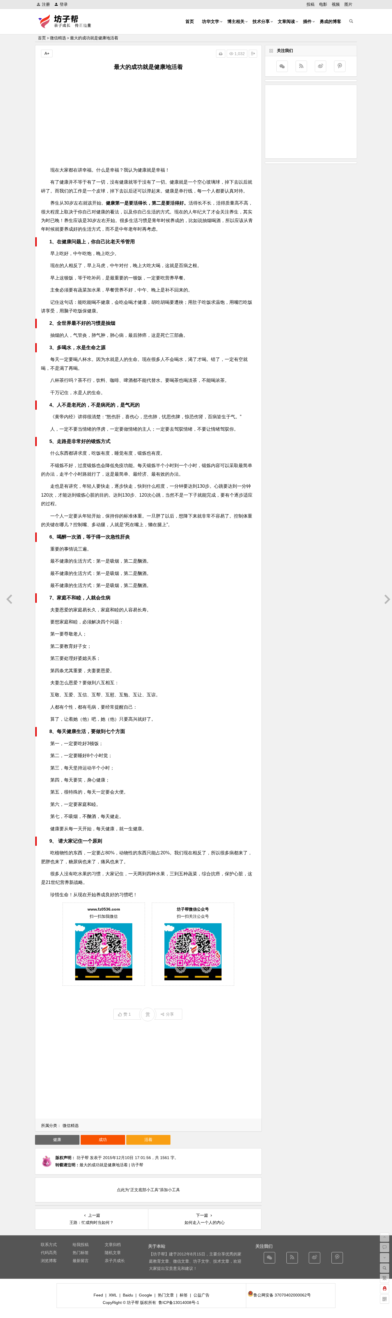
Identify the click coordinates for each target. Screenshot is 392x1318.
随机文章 (113, 1252)
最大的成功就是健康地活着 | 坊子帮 (111, 1165)
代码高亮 (49, 1252)
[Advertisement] (148, 118)
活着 (148, 1139)
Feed (98, 1295)
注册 (46, 4)
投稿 (310, 4)
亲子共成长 (115, 1260)
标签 (184, 1295)
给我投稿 (81, 1244)
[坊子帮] (68, 26)
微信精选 (58, 38)
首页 (189, 21)
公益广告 (201, 1295)
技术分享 (261, 21)
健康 (57, 1139)
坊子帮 (83, 1157)
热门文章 (166, 1295)
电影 (323, 4)
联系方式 (49, 1244)
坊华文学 (210, 21)
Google (145, 1295)
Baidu (128, 1295)
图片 (348, 4)
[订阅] (301, 66)
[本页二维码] (384, 1299)
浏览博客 (49, 1260)
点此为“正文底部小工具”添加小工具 (148, 1189)
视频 (336, 4)
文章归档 (113, 1244)
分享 (170, 1014)
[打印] (220, 54)
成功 (103, 1139)
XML (113, 1295)
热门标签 (81, 1252)
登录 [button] (64, 4)
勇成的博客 (330, 21)
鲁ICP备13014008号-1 (178, 1302)
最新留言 (81, 1260)
